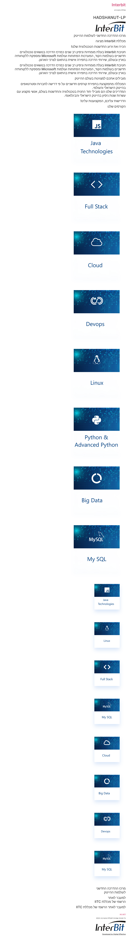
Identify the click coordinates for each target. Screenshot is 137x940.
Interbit (119, 4)
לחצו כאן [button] (123, 914)
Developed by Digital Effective (114, 934)
